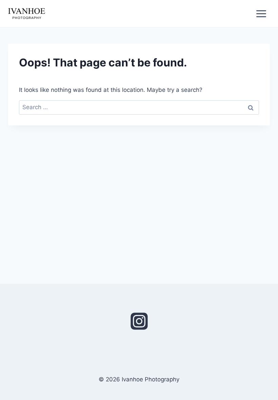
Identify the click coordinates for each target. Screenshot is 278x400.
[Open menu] (261, 13)
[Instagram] (139, 321)
